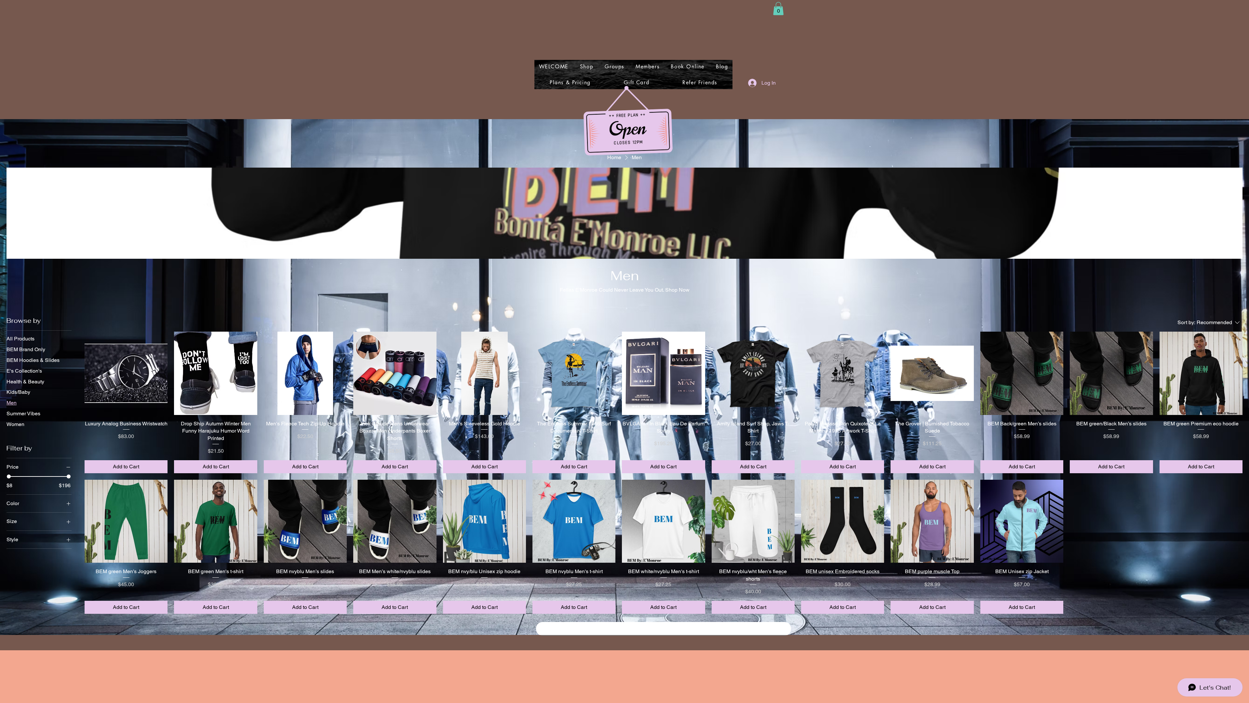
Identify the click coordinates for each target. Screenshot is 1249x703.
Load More (663, 629)
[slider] (9, 476)
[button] (778, 8)
